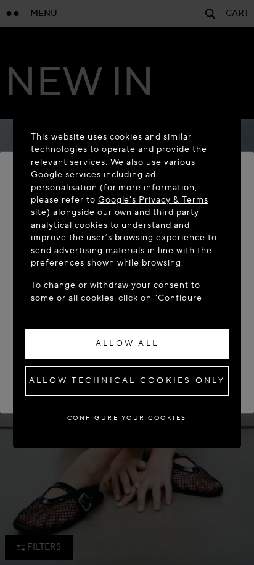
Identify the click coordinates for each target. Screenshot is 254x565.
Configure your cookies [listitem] (127, 418)
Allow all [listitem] (127, 343)
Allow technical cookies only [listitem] (127, 380)
